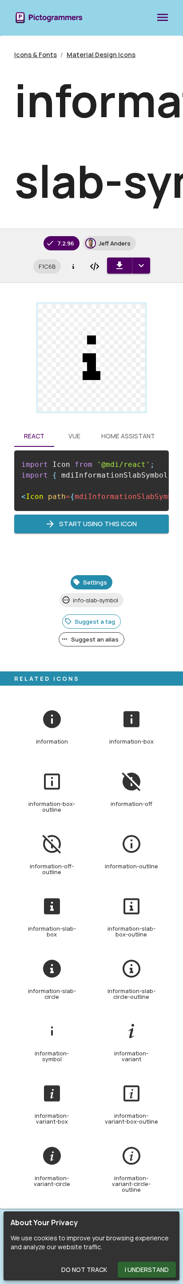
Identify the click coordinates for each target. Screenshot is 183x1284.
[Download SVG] (119, 266)
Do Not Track (84, 1269)
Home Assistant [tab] (128, 436)
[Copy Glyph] (73, 266)
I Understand (147, 1269)
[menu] (162, 18)
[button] (47, 266)
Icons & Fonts (35, 54)
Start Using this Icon (98, 523)
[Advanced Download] (141, 266)
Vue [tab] (74, 436)
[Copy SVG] (94, 266)
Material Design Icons (101, 54)
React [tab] (34, 436)
